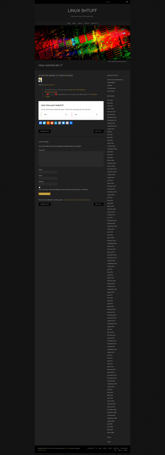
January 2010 (111, 407)
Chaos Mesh (111, 91)
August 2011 (110, 352)
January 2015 (111, 252)
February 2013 (111, 309)
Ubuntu (125, 450)
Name (41, 170)
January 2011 (111, 372)
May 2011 (110, 361)
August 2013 (110, 292)
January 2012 (111, 338)
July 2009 (109, 424)
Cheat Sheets (124, 448)
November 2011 (111, 344)
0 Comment (70, 75)
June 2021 (110, 134)
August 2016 (110, 229)
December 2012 (111, 315)
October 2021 (111, 123)
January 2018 (111, 212)
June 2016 (110, 232)
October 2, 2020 (44, 75)
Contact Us (94, 23)
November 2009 (111, 412)
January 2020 (111, 166)
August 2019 (110, 177)
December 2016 (111, 220)
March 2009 (110, 432)
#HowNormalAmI (51, 92)
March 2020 (110, 160)
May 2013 (110, 301)
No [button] (86, 114)
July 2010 (109, 389)
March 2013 (110, 306)
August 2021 (110, 129)
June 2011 (110, 358)
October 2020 (111, 146)
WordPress (67, 448)
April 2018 (110, 203)
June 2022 (110, 100)
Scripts (110, 448)
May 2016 (110, 235)
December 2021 (111, 117)
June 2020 (110, 152)
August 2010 (110, 386)
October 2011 (111, 346)
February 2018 (111, 209)
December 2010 (111, 375)
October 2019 (111, 175)
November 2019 (111, 172)
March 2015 (110, 246)
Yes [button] (55, 114)
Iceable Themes (42, 450)
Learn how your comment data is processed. (77, 200)
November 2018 (111, 192)
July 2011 (109, 355)
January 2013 (111, 312)
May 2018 (110, 200)
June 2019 (110, 180)
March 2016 (110, 238)
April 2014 (110, 275)
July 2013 (109, 295)
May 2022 (110, 103)
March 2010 (110, 401)
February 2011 (111, 369)
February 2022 (111, 111)
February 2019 (111, 186)
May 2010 (110, 395)
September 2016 (112, 226)
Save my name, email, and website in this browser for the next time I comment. (63, 189)
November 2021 (111, 120)
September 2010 (112, 384)
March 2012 (110, 332)
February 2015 (111, 249)
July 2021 (109, 132)
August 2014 (110, 266)
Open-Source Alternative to (115, 79)
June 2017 (110, 217)
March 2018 (110, 206)
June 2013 (110, 298)
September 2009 (112, 418)
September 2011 (112, 349)
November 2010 (111, 378)
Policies (87, 23)
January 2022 (111, 114)
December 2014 (111, 255)
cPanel (105, 448)
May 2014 (110, 272)
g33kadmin (52, 75)
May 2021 (110, 137)
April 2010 (110, 398)
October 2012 (111, 321)
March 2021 (110, 143)
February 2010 (111, 404)
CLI (96, 448)
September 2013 (112, 289)
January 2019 (111, 189)
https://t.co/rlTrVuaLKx (77, 90)
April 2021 (110, 140)
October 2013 (111, 286)
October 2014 (111, 260)
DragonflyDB (111, 82)
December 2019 (111, 169)
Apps (100, 448)
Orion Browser (111, 88)
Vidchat (80, 23)
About (74, 23)
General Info (114, 61)
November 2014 (111, 258)
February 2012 (111, 335)
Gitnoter (109, 85)
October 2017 (111, 215)
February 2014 (111, 280)
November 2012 (111, 318)
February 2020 (111, 163)
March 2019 (110, 183)
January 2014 (111, 283)
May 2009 (110, 429)
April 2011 (110, 364)
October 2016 (111, 223)
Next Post (98, 131)
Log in (109, 441)
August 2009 (110, 421)
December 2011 (111, 341)
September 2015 (112, 243)
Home (68, 23)
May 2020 (110, 154)
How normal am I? (49, 85)
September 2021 (112, 126)
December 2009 (111, 409)
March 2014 (110, 278)
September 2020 (112, 149)
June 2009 (110, 427)
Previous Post (45, 131)
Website (41, 181)
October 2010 (111, 381)
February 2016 (111, 240)
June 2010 (110, 392)
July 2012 (109, 329)
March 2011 (110, 366)
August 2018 (110, 195)
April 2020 (110, 157)
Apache (120, 450)
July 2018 (109, 197)
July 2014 (109, 269)
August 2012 (110, 326)
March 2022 (110, 109)
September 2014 (112, 263)
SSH (115, 450)
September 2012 (112, 323)
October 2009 (111, 415)
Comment (42, 150)
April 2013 (110, 303)
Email (41, 175)
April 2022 (110, 106)
